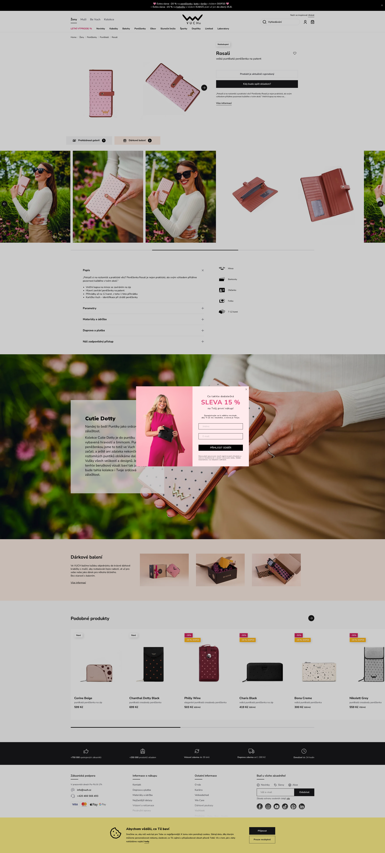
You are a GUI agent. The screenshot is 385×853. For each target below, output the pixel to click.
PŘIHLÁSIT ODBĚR (220, 447)
